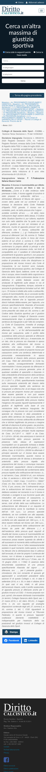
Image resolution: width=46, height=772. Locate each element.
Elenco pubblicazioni (11, 768)
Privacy (6, 752)
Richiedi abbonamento (11, 749)
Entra (20, 2)
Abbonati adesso (36, 2)
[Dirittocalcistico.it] (16, 10)
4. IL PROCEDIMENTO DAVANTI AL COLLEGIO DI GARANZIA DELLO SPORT (21, 108)
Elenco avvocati (9, 765)
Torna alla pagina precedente (27, 95)
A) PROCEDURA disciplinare (14, 112)
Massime (5, 102)
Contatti (6, 746)
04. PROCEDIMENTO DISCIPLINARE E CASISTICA (20, 105)
